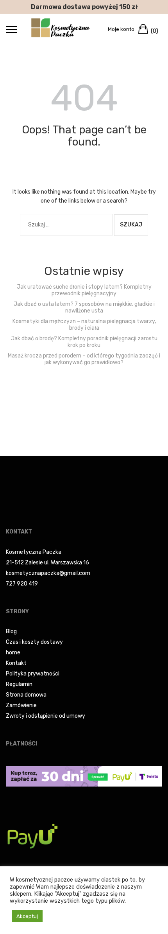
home (13, 652)
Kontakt (16, 663)
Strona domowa (26, 695)
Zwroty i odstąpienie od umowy (45, 716)
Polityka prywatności (32, 673)
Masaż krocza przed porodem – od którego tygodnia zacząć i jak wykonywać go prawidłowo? (84, 359)
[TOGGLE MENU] (11, 29)
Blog (11, 631)
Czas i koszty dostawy (34, 642)
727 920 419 (22, 583)
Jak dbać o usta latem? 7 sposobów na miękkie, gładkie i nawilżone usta (84, 307)
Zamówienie (21, 705)
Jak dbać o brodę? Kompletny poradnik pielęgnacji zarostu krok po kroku (84, 341)
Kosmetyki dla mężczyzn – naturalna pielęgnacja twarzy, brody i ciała (84, 324)
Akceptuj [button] (27, 916)
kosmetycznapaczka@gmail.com (48, 573)
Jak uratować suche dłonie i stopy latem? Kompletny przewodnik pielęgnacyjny (84, 290)
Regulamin (19, 684)
